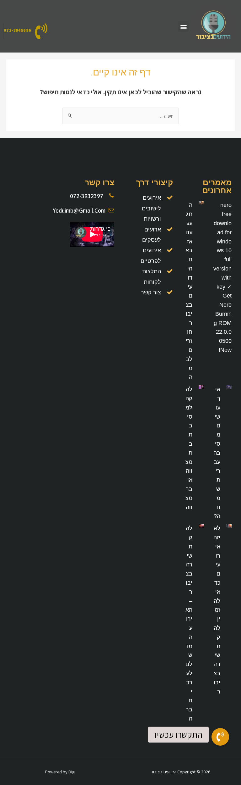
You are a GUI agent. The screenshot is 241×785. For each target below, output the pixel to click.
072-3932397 (86, 196)
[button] (183, 26)
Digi (71, 772)
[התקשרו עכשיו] (220, 737)
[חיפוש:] (120, 116)
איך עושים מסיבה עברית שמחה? (216, 452)
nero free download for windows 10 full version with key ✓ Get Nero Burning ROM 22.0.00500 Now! (222, 277)
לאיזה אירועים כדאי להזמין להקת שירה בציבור (216, 609)
